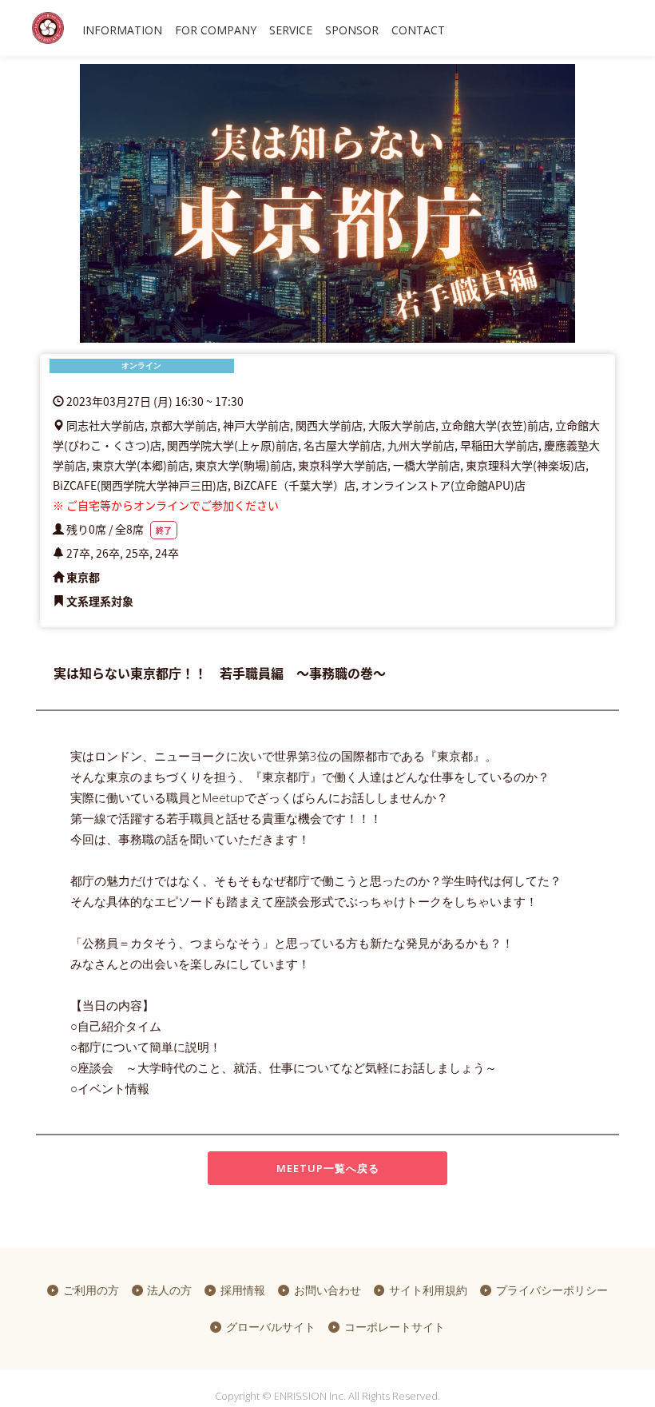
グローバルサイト (271, 1326)
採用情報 (242, 1290)
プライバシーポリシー (552, 1290)
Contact (418, 30)
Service (290, 30)
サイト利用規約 (428, 1290)
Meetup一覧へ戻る (327, 1168)
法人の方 (169, 1290)
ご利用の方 (91, 1290)
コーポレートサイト (394, 1326)
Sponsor (352, 30)
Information (122, 30)
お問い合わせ (327, 1290)
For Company (215, 30)
